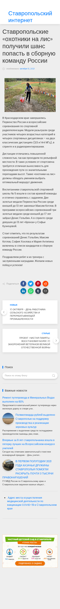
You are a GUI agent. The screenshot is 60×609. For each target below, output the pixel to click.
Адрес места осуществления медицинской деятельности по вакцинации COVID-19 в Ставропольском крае (32, 503)
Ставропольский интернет (30, 17)
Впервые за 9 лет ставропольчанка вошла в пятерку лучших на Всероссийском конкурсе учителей (28, 444)
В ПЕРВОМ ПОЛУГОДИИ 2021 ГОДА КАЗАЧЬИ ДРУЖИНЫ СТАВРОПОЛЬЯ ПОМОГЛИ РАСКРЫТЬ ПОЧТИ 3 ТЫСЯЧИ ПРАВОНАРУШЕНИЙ (27, 469)
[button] (23, 284)
